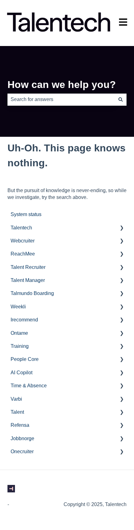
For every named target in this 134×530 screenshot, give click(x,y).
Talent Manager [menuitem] (28, 280)
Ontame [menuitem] (19, 333)
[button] (122, 228)
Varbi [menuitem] (16, 399)
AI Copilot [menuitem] (21, 372)
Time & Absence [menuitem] (29, 385)
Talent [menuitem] (17, 412)
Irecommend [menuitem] (24, 319)
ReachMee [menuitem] (23, 253)
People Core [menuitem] (25, 359)
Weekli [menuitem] (18, 306)
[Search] (121, 99)
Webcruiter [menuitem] (23, 240)
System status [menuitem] (26, 214)
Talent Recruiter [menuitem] (28, 267)
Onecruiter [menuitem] (22, 451)
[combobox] (61, 99)
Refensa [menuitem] (20, 425)
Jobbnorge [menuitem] (22, 438)
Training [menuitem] (20, 346)
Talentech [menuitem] (21, 227)
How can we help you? (61, 84)
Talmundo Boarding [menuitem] (32, 293)
